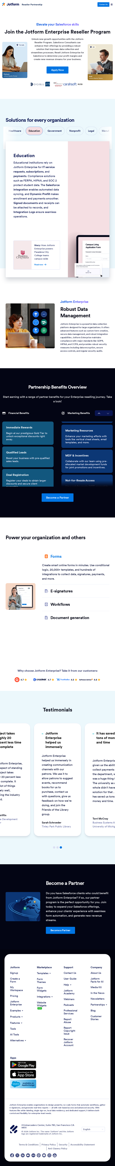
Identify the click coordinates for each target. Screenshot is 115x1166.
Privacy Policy (49, 1144)
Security (63, 1144)
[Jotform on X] (17, 1155)
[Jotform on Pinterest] (39, 1155)
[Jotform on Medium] (28, 1155)
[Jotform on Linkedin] (23, 1155)
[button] (15, 131)
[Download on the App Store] (23, 1074)
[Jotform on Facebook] (12, 1155)
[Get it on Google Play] (23, 1065)
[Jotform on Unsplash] (55, 1155)
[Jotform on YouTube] (44, 1155)
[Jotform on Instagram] (49, 1155)
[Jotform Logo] (10, 4)
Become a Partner (57, 497)
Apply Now (57, 70)
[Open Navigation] (111, 4)
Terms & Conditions (29, 1144)
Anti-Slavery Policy (57, 1148)
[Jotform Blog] (33, 1155)
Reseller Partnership (32, 4)
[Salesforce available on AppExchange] (23, 1084)
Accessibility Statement (82, 1144)
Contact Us (103, 4)
